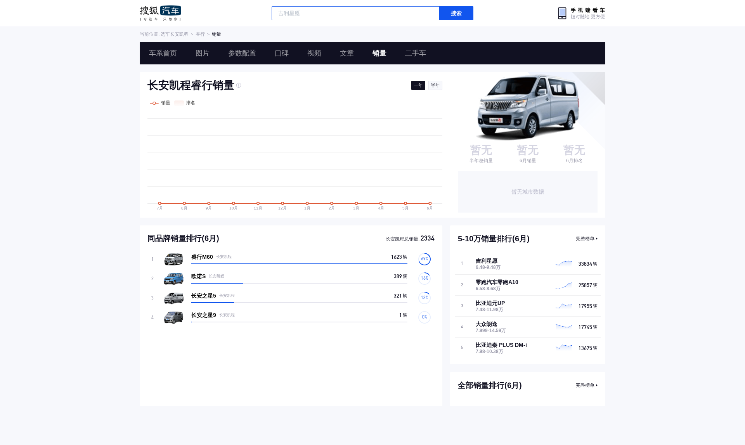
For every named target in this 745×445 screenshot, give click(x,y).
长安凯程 (179, 34)
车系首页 (163, 53)
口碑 (282, 53)
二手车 (415, 53)
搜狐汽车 (160, 13)
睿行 (200, 34)
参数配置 (242, 53)
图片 (203, 53)
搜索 (456, 13)
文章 (347, 53)
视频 (314, 53)
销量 (379, 53)
